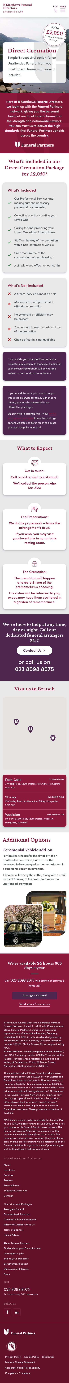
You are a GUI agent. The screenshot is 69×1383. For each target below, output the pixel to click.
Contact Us (32, 650)
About (7, 1165)
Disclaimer (48, 1356)
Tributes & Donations (15, 1190)
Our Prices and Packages (18, 1204)
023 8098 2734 (55, 797)
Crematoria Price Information (20, 1219)
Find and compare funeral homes (22, 1248)
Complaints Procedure (17, 1373)
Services (8, 1175)
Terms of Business (14, 1229)
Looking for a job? (14, 1253)
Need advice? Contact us (34, 1004)
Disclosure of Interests (16, 1269)
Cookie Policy (31, 1356)
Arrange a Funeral (34, 995)
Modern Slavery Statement (20, 1362)
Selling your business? (16, 1258)
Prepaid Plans (11, 1185)
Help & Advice (11, 1235)
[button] (53, 738)
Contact (8, 1195)
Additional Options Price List (19, 1224)
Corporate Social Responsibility (22, 1367)
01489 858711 (56, 779)
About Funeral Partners (17, 1243)
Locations (9, 1170)
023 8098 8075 (34, 669)
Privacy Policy (13, 1356)
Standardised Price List (16, 1214)
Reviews (8, 1180)
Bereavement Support (16, 1263)
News (7, 1274)
